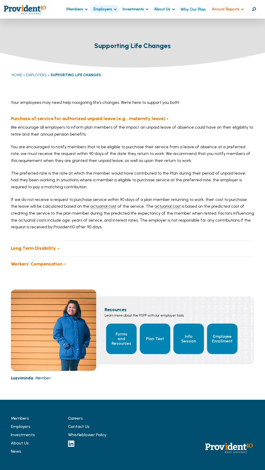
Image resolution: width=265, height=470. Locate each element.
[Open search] (253, 9)
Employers (102, 8)
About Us (162, 8)
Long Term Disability (33, 248)
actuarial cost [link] (103, 206)
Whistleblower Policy (87, 434)
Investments (133, 8)
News (16, 451)
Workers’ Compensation (36, 264)
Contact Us (79, 426)
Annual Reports (225, 8)
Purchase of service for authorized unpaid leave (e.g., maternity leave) (88, 118)
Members (74, 8)
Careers (75, 418)
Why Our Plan (193, 9)
